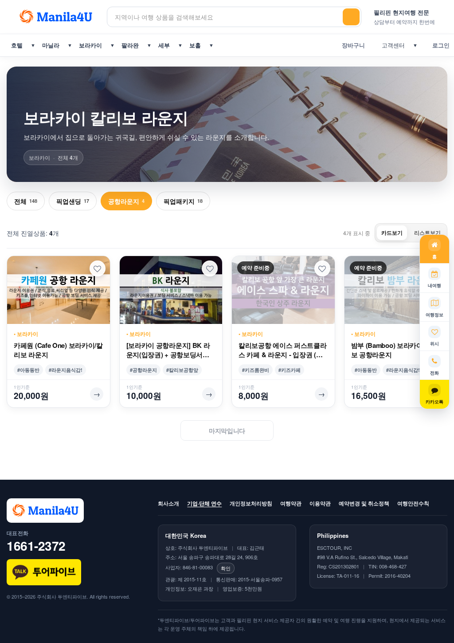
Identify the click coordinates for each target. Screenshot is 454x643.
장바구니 (351, 45)
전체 (25, 201)
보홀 (195, 45)
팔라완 (130, 45)
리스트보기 (427, 233)
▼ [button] (33, 45)
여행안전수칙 (413, 503)
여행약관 (290, 503)
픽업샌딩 (72, 201)
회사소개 (168, 503)
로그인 (439, 45)
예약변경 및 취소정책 (364, 503)
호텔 (17, 45)
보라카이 (90, 45)
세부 (164, 45)
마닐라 (50, 45)
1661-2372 (36, 545)
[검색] (351, 16)
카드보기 (392, 233)
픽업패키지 (183, 201)
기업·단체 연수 (204, 503)
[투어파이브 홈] (56, 17)
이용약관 (320, 503)
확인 (226, 568)
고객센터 (391, 45)
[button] (98, 268)
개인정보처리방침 (251, 503)
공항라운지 (126, 201)
